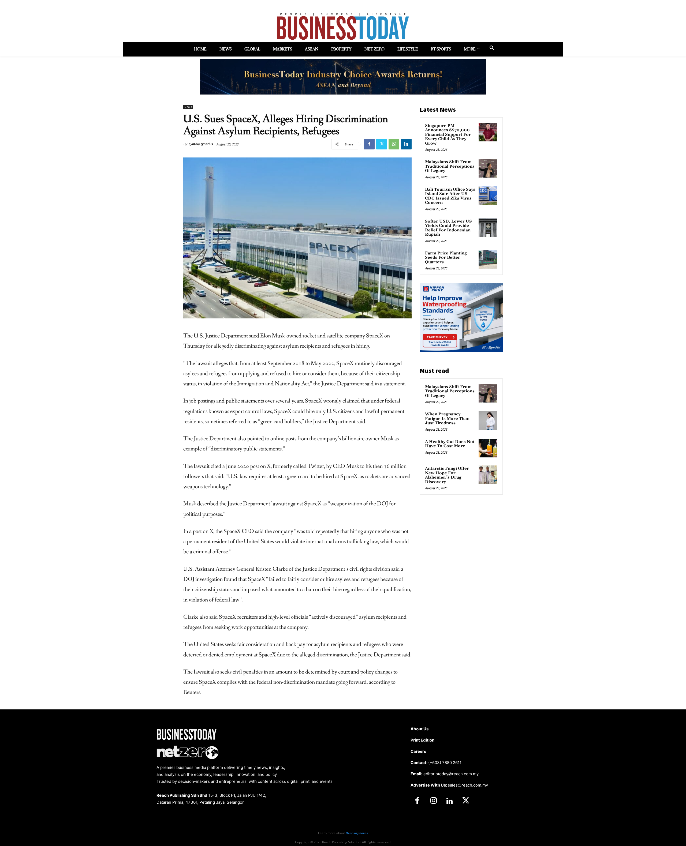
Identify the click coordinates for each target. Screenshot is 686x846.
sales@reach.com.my (468, 785)
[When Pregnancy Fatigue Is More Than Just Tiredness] (488, 420)
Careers (418, 751)
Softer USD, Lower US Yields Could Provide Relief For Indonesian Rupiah (448, 228)
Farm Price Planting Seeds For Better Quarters (446, 258)
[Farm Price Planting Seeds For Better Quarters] (488, 259)
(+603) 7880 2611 (444, 762)
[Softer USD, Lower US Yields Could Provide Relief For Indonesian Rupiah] (488, 227)
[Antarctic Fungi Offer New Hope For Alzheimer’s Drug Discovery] (488, 474)
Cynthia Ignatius (200, 144)
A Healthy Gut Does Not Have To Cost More (450, 444)
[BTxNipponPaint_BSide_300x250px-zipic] (461, 350)
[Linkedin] (406, 144)
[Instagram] (433, 801)
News (188, 107)
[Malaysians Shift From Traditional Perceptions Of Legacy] (488, 168)
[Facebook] (369, 144)
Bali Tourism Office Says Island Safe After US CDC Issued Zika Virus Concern (450, 196)
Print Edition (422, 740)
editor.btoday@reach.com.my (451, 773)
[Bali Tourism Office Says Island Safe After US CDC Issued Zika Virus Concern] (488, 195)
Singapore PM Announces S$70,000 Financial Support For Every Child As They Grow (448, 134)
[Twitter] (381, 144)
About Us (419, 728)
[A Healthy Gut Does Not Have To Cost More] (488, 448)
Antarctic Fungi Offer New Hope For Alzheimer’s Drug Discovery (447, 475)
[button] (492, 48)
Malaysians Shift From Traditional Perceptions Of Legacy (450, 166)
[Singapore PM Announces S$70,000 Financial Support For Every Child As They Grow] (488, 132)
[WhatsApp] (394, 144)
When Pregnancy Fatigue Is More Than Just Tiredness (447, 419)
